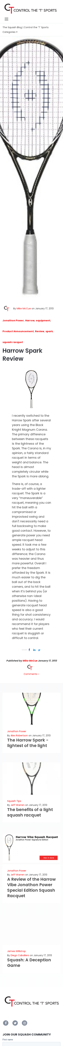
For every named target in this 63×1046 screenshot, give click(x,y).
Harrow (30, 320)
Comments (30, 674)
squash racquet (13, 342)
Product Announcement (18, 331)
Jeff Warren (18, 805)
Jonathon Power (13, 320)
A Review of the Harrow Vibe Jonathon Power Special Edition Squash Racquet (31, 887)
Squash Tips (14, 801)
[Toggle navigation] (6, 19)
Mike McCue (24, 308)
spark (49, 331)
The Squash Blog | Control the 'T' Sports (26, 27)
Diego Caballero (20, 955)
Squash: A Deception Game (29, 962)
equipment (43, 320)
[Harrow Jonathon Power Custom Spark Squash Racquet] (31, 389)
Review (39, 331)
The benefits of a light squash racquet (30, 812)
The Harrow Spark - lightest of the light (27, 742)
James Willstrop (16, 951)
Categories (9, 32)
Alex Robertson (19, 735)
